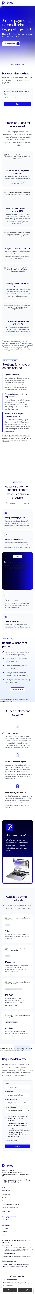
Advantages (6, 1190)
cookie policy (10, 1285)
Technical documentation (10, 1208)
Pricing (4, 1201)
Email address (9, 1091)
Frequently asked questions (10, 1204)
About (4, 1197)
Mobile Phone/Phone (11, 1099)
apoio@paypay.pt (9, 1253)
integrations (13, 347)
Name (7, 1083)
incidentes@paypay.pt (11, 1261)
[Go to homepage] (7, 3)
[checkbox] (5, 1117)
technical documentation (23, 349)
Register (4, 1231)
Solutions (5, 1228)
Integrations (6, 1194)
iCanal (25, 1266)
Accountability (6, 1211)
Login (4, 1235)
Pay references (7, 1220)
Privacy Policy (20, 1125)
